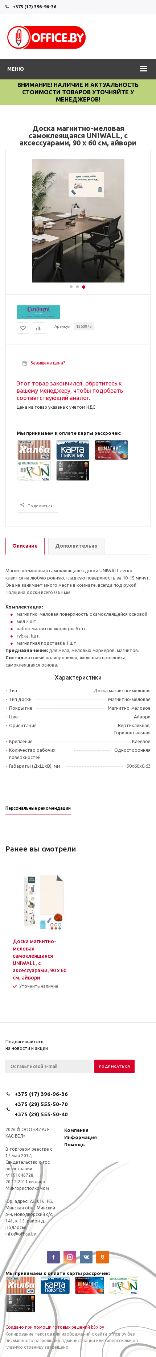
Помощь (74, 1144)
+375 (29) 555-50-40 (41, 1114)
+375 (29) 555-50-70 (41, 1104)
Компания (76, 1130)
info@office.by (20, 1234)
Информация (80, 1137)
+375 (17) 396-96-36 (34, 6)
